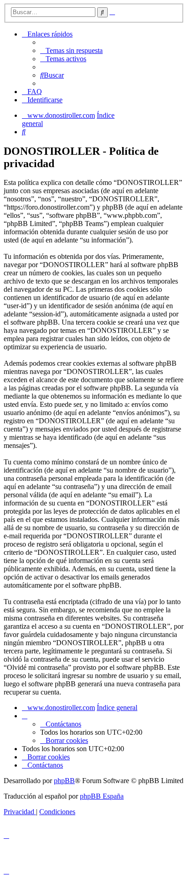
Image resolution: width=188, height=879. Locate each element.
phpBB (64, 780)
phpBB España (102, 796)
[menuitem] (71, 50)
